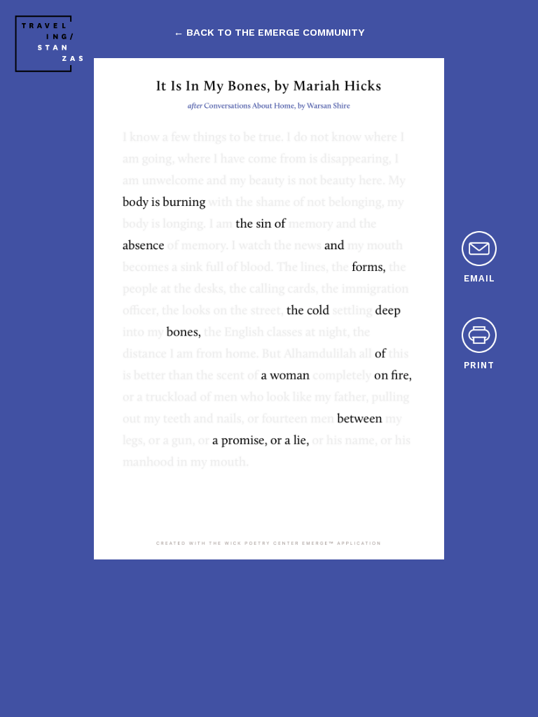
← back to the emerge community (269, 32)
